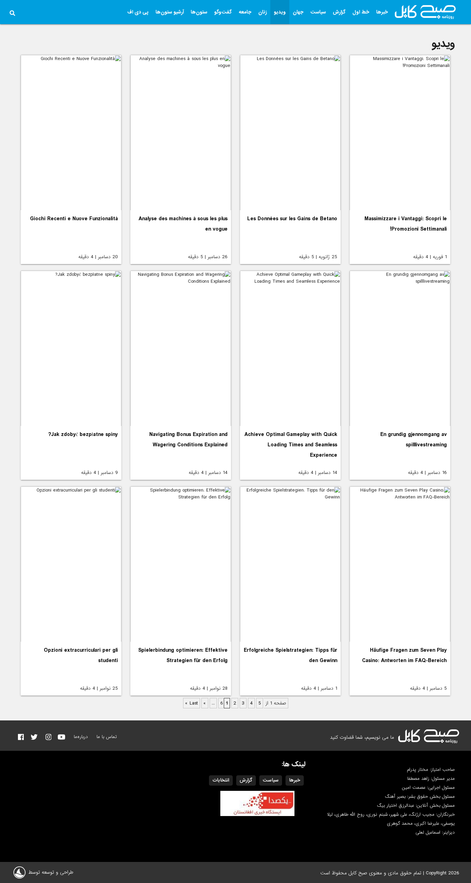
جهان (298, 12)
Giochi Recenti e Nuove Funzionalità (74, 219)
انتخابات (220, 780)
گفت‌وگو (223, 12)
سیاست (318, 12)
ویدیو (280, 12)
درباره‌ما (81, 737)
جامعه (245, 12)
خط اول (360, 12)
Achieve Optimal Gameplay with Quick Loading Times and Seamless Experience (290, 444)
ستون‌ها (199, 12)
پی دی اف (138, 12)
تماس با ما (107, 737)
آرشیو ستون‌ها (170, 12)
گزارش (339, 12)
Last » (191, 703)
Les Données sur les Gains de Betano (292, 219)
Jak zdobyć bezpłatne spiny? (83, 434)
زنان (262, 12)
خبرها (382, 12)
